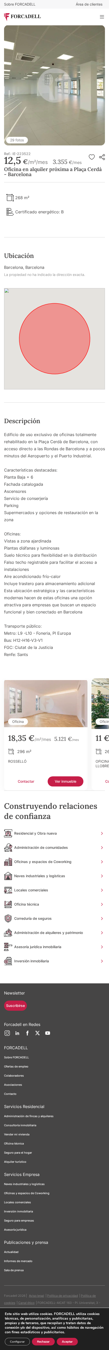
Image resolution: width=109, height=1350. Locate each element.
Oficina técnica (14, 1143)
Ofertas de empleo (16, 1066)
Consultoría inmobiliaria (20, 1125)
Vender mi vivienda (16, 1134)
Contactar (26, 781)
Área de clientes (89, 4)
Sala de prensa (14, 1270)
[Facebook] (27, 1035)
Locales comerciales (17, 1202)
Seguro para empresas (19, 1220)
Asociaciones (13, 1084)
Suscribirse (15, 1005)
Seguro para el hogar (18, 1152)
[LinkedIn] (17, 1035)
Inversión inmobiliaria (18, 1211)
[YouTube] (48, 1035)
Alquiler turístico (15, 1162)
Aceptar (67, 1342)
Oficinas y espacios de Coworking (26, 1193)
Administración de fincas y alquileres (28, 1116)
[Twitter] (37, 1035)
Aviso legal (36, 1296)
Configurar (17, 1342)
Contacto (10, 1094)
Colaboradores (14, 1075)
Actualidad (11, 1252)
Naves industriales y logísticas (24, 1184)
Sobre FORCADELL (19, 4)
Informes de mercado (18, 1261)
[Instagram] (7, 1035)
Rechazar (43, 1342)
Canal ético (26, 1303)
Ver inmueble (65, 781)
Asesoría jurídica (15, 1229)
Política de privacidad (62, 1296)
